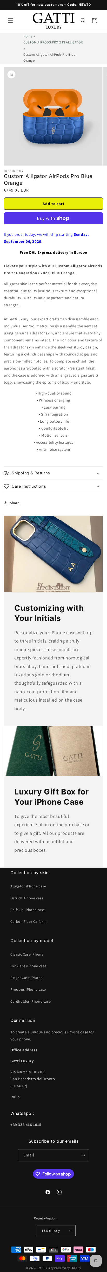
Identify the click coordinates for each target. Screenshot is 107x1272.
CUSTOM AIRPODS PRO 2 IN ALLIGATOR (53, 42)
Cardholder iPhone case (30, 1001)
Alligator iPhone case (28, 886)
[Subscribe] (83, 1155)
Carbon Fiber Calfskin (28, 921)
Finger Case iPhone (26, 977)
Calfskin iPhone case (27, 909)
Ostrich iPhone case (26, 898)
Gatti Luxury (45, 1268)
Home (27, 36)
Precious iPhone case (28, 989)
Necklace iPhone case (28, 966)
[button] (10, 20)
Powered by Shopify (67, 1268)
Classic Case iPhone (26, 954)
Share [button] (14, 502)
